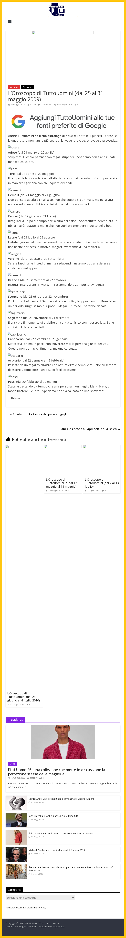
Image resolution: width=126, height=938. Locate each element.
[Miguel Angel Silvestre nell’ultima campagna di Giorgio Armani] (16, 797)
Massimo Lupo (37, 777)
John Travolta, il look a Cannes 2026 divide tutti (53, 815)
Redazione (11, 907)
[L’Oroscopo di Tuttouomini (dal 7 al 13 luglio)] (102, 447)
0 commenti (46, 104)
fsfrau (33, 104)
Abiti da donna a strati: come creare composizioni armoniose (61, 833)
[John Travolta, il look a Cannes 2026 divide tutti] (16, 814)
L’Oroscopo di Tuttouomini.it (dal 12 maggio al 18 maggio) (61, 482)
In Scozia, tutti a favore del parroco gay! (36, 414)
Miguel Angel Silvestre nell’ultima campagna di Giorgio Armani (61, 798)
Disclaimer (32, 907)
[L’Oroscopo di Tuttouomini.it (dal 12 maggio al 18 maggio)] (63, 447)
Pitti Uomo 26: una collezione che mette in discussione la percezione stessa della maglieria (56, 771)
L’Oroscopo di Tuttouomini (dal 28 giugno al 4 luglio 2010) (23, 696)
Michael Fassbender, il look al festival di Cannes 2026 (57, 850)
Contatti (21, 907)
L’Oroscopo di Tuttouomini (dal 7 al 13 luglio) (102, 482)
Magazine (14, 87)
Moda (12, 763)
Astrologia (62, 104)
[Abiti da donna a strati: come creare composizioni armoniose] (16, 831)
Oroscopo (27, 87)
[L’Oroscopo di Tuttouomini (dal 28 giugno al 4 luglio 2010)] (22, 447)
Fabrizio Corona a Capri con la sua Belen (90, 429)
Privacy (42, 907)
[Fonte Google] (63, 122)
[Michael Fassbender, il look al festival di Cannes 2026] (16, 848)
